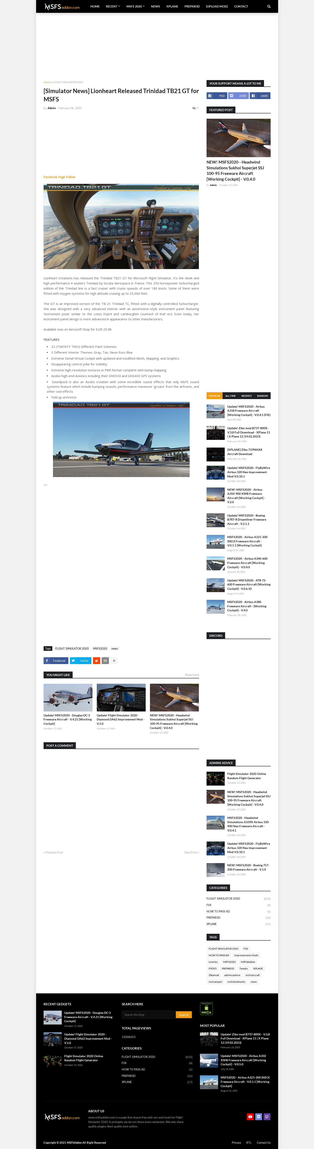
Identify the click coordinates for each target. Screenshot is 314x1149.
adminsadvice (232, 975)
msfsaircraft (253, 975)
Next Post (191, 852)
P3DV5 (213, 968)
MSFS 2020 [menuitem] (134, 6)
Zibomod (214, 975)
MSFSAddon (248, 961)
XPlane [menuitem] (172, 6)
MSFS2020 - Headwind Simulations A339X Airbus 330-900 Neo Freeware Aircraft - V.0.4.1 (248, 824)
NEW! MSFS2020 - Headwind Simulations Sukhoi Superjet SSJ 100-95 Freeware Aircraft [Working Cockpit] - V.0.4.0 (174, 721)
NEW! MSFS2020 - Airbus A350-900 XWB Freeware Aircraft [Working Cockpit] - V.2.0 (246, 496)
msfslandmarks (236, 981)
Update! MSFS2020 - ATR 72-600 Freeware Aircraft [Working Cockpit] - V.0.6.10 (248, 584)
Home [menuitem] (95, 6)
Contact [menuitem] (241, 6)
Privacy (236, 1142)
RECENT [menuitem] (111, 6)
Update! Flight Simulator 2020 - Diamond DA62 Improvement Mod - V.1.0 (120, 719)
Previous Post (54, 852)
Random (262, 395)
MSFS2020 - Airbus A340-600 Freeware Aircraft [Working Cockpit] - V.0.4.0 (247, 563)
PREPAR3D (239, 917)
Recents (247, 395)
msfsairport (215, 981)
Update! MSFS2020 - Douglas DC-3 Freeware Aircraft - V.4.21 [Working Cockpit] (68, 719)
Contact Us (264, 1142)
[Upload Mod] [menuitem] (217, 6)
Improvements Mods (246, 955)
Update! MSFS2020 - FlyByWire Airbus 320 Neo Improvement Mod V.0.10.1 (248, 472)
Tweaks (243, 968)
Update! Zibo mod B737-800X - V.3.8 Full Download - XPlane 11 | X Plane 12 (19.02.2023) (248, 432)
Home (47, 82)
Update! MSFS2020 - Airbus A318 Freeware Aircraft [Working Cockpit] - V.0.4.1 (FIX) (248, 411)
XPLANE (239, 924)
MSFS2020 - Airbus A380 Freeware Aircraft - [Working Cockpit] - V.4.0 (246, 606)
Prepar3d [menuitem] (192, 6)
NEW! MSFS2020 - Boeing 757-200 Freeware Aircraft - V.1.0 (248, 867)
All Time (230, 395)
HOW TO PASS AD (239, 911)
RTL (249, 1142)
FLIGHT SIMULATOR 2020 (68, 82)
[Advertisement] (157, 43)
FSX (239, 905)
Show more (192, 674)
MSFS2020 (100, 648)
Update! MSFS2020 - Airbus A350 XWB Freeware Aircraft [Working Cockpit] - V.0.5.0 (243, 1060)
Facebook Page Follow (59, 177)
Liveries (213, 961)
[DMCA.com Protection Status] (206, 1014)
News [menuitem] (155, 6)
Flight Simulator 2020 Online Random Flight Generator (246, 776)
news (115, 648)
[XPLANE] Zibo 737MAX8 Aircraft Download (244, 452)
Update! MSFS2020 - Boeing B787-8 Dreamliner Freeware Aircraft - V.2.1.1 (246, 519)
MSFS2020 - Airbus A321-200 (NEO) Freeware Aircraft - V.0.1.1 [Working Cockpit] (247, 541)
